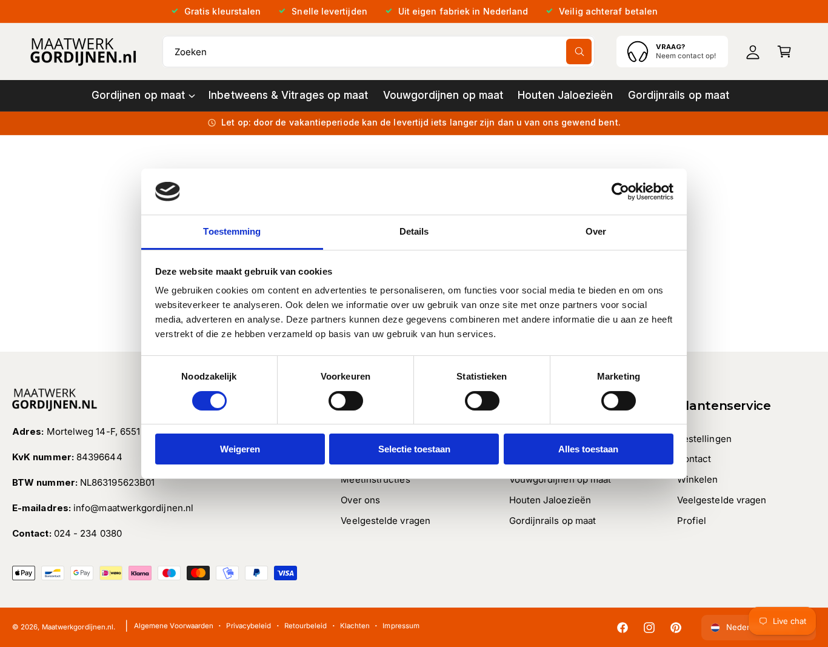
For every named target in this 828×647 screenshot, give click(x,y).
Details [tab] (414, 231)
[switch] (346, 401)
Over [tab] (596, 231)
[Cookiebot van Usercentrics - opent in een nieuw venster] (620, 192)
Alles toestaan (588, 449)
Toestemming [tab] (232, 231)
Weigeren (240, 449)
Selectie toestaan (414, 449)
